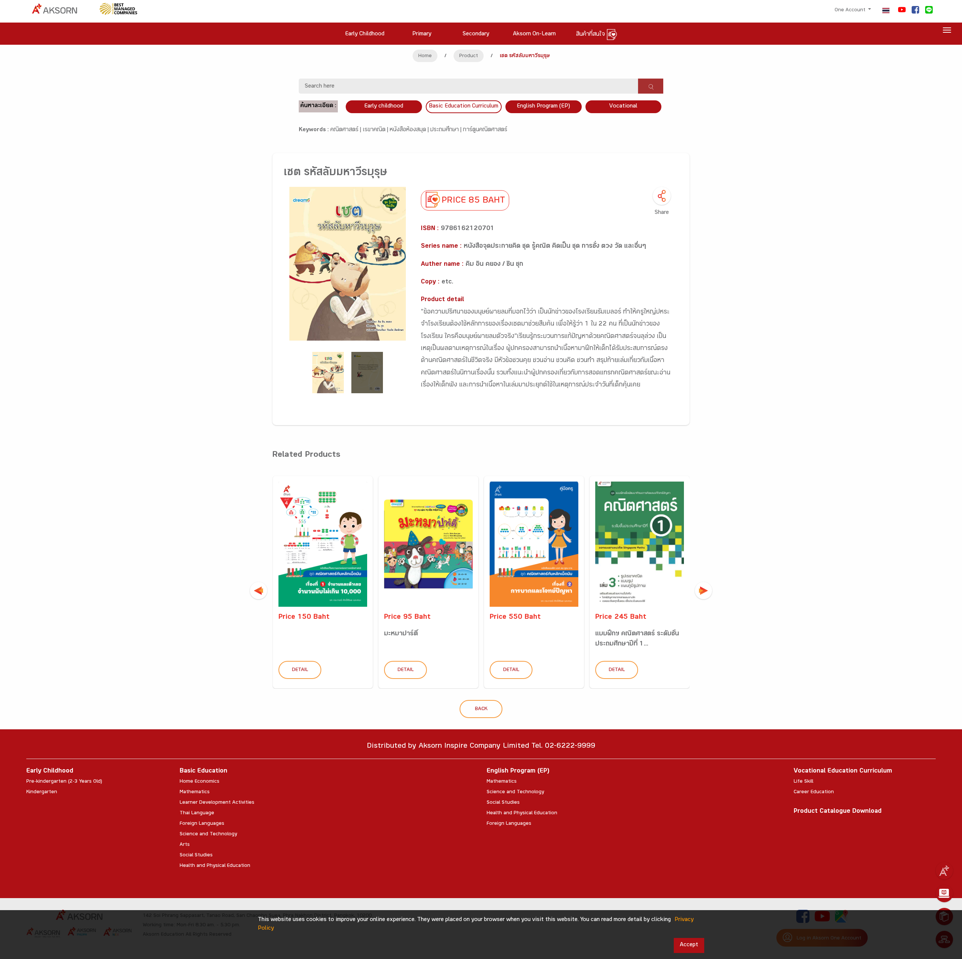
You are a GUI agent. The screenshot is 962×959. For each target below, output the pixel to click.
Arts (185, 845)
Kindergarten (41, 792)
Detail (300, 670)
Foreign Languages (202, 824)
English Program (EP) (543, 106)
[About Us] (944, 870)
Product (468, 56)
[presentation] (258, 590)
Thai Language (197, 813)
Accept (689, 945)
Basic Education (203, 771)
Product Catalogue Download (838, 812)
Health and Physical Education (215, 866)
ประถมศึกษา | (446, 130)
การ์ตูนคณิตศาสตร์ (485, 130)
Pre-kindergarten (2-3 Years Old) (64, 782)
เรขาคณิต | (376, 130)
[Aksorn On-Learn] (944, 893)
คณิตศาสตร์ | (346, 130)
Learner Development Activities (217, 803)
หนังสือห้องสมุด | (410, 130)
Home (425, 56)
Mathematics (195, 792)
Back (481, 709)
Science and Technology (208, 834)
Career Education (814, 792)
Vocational (623, 106)
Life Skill (803, 782)
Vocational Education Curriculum (843, 771)
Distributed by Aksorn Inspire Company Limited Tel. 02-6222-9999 (481, 747)
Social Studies (196, 855)
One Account (851, 10)
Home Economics (199, 782)
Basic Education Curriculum (463, 106)
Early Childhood (49, 771)
